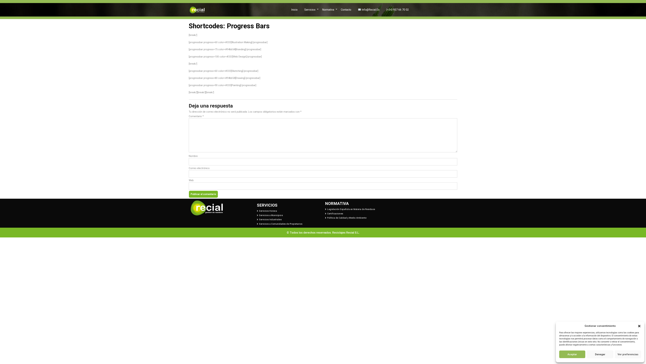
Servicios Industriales (270, 219)
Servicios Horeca (268, 211)
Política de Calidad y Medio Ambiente (346, 218)
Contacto (346, 9)
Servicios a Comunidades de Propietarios (280, 224)
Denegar (600, 354)
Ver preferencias (628, 354)
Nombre (193, 156)
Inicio (294, 9)
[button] (639, 326)
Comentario (196, 116)
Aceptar (572, 354)
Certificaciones (335, 213)
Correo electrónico (199, 168)
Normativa (328, 9)
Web (191, 180)
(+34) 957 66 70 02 (397, 9)
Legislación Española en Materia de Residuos (351, 209)
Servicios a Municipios (271, 215)
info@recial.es (370, 9)
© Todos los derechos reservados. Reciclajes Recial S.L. (323, 232)
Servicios (309, 9)
